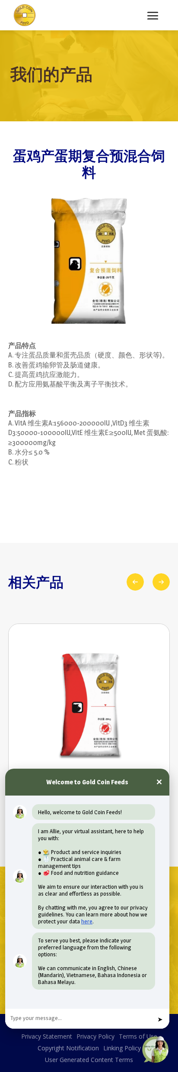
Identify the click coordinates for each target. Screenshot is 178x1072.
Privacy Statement (46, 1036)
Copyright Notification (68, 1048)
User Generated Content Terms (89, 1060)
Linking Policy (122, 1048)
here (86, 921)
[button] (161, 582)
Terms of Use (138, 1036)
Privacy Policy (95, 1036)
